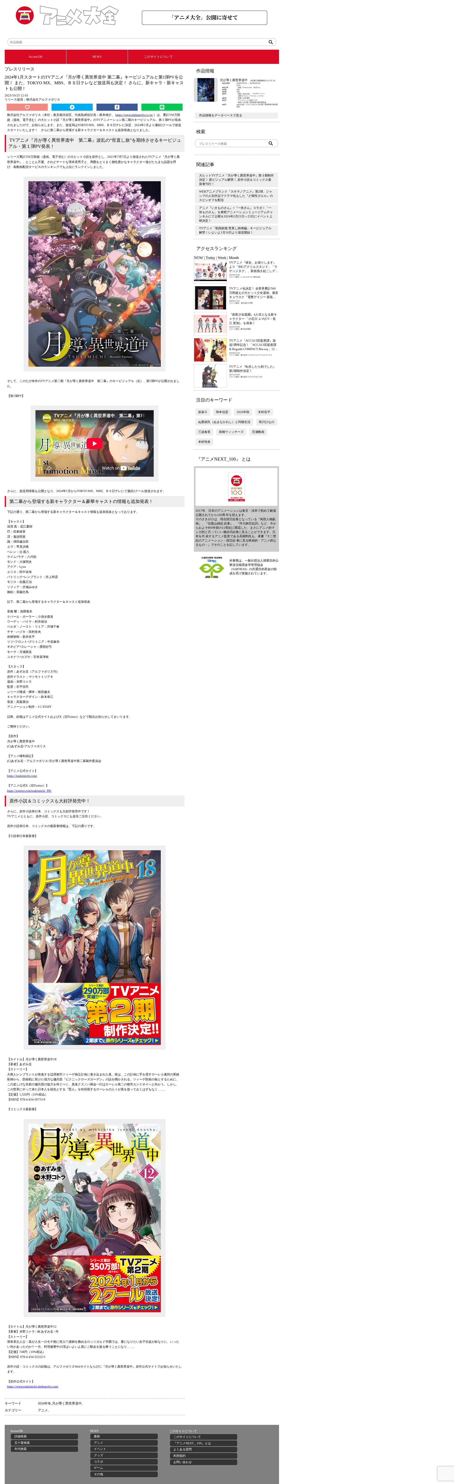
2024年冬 (44, 1403)
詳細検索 (20, 1436)
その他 (98, 1474)
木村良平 (264, 412)
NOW (198, 258)
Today (210, 258)
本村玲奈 (204, 442)
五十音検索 (22, 1442)
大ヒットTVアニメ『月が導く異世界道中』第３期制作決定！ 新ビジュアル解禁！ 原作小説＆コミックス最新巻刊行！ (236, 180)
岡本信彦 (222, 412)
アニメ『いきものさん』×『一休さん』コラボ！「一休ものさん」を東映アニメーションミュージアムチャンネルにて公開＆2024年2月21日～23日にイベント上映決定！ (236, 214)
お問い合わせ (182, 1462)
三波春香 (204, 432)
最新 (97, 1436)
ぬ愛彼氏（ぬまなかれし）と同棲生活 (224, 422)
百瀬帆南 (258, 432)
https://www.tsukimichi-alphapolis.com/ (32, 1386)
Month (234, 258)
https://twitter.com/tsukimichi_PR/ (29, 791)
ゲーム (98, 1468)
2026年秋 (243, 412)
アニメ (43, 1410)
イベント (100, 1449)
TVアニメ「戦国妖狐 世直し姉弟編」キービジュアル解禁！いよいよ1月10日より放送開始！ (235, 230)
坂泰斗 (202, 412)
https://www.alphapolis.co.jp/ (134, 115)
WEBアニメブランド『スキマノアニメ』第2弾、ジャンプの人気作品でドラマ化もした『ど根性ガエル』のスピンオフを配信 (236, 196)
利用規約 (179, 1456)
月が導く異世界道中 (67, 1403)
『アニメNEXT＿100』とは (192, 1443)
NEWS (97, 56)
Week (222, 258)
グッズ (98, 1455)
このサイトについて (158, 56)
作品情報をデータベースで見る (220, 115)
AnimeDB (36, 56)
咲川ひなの (266, 422)
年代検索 (20, 1449)
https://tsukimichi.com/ (22, 776)
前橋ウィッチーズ (231, 432)
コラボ (98, 1461)
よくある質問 (182, 1449)
